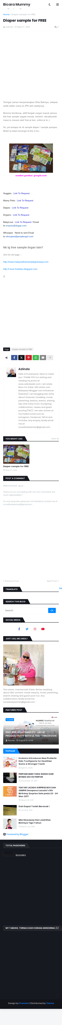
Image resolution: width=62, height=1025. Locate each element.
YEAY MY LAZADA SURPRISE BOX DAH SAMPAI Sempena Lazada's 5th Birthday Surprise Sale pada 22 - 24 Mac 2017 (38, 792)
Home (6, 14)
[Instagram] (35, 629)
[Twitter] (21, 357)
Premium (24, 1003)
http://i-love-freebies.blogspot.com (20, 269)
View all (55, 438)
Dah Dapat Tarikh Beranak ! (34, 806)
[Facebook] (14, 357)
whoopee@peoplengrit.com (19, 236)
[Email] (43, 357)
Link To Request (21, 193)
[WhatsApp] (36, 357)
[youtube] (43, 629)
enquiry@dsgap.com (16, 225)
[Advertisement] (31, 66)
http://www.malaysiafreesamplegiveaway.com (25, 262)
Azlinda (24, 369)
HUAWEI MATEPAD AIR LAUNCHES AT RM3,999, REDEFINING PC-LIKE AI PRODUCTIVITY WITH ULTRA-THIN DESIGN (31, 732)
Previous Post (12, 580)
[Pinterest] (28, 357)
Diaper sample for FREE (23, 14)
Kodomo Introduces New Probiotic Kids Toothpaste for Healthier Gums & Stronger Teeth (38, 761)
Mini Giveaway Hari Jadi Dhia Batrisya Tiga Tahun (35, 821)
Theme (50, 1003)
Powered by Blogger (17, 834)
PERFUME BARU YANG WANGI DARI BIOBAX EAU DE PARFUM (36, 775)
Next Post (52, 580)
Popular (10, 751)
